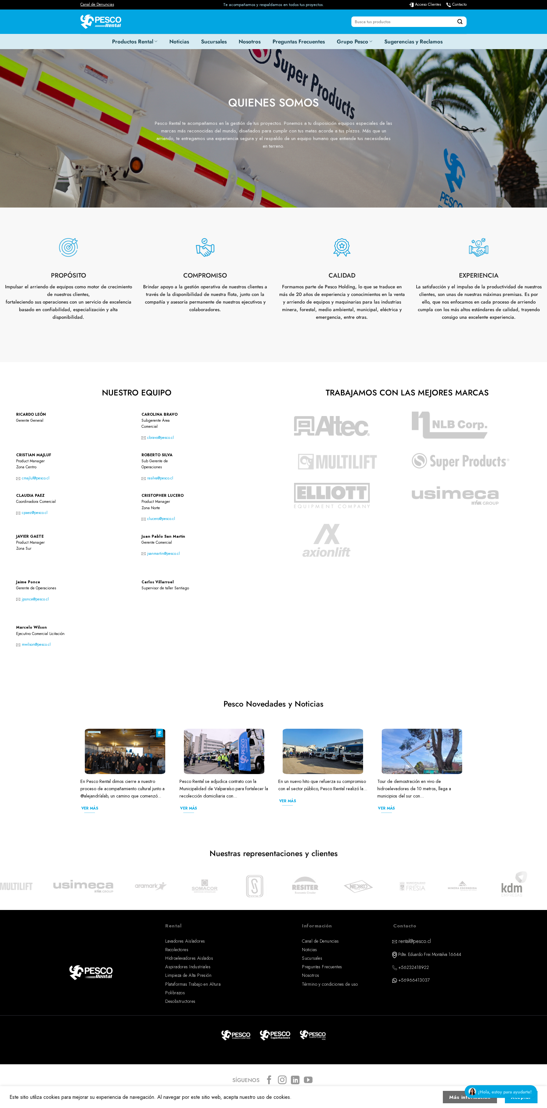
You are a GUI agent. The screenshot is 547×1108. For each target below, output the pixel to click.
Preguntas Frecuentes (299, 41)
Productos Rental (132, 41)
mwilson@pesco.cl (36, 644)
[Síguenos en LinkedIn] (295, 1081)
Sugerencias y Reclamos (413, 41)
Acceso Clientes (428, 4)
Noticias (179, 41)
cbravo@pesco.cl (160, 437)
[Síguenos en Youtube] (308, 1081)
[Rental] (100, 22)
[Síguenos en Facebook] (269, 1081)
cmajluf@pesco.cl (35, 478)
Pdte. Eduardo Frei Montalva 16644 (429, 954)
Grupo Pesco (352, 41)
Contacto (459, 4)
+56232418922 (413, 967)
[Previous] (79, 778)
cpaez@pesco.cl (34, 513)
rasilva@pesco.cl (160, 478)
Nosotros (250, 41)
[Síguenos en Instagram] (282, 1081)
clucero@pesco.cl (161, 519)
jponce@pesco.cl (35, 599)
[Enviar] (460, 21)
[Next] (468, 778)
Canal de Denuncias (97, 4)
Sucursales (214, 41)
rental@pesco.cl (415, 941)
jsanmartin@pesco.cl (163, 553)
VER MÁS (89, 808)
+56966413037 (414, 980)
